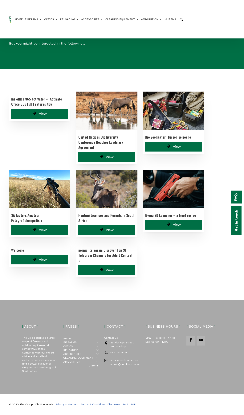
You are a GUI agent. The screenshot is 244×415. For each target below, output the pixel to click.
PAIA (125, 404)
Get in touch (236, 220)
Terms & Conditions (93, 404)
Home (19, 19)
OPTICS (49, 19)
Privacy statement (67, 404)
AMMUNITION (149, 19)
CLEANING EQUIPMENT (120, 19)
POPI (133, 404)
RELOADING (67, 19)
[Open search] (181, 19)
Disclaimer (113, 404)
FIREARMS (31, 19)
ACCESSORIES (90, 19)
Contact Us (111, 337)
